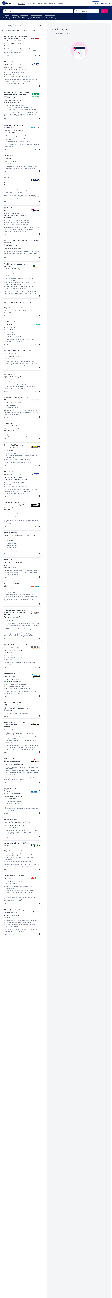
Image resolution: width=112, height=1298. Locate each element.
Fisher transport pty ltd (12, 353)
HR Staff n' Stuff (9, 210)
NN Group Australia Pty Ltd (13, 426)
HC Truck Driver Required (13, 702)
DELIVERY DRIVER (11, 758)
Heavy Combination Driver (13, 125)
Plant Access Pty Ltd (11, 245)
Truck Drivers (8, 156)
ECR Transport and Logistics (14, 705)
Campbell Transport (11, 447)
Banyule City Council (11, 912)
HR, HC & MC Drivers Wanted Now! (16, 645)
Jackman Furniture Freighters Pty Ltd (17, 822)
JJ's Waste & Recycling (12, 269)
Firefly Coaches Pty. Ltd (12, 41)
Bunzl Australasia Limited (12, 761)
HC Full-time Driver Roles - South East (17, 302)
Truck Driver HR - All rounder (14, 876)
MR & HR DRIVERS (11, 533)
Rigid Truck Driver (10, 819)
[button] (40, 25)
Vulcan (6, 180)
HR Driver (7, 177)
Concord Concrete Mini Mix (14, 562)
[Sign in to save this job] (39, 55)
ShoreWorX (8, 324)
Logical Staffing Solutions (13, 647)
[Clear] (71, 11)
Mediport (7, 878)
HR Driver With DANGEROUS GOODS (17, 351)
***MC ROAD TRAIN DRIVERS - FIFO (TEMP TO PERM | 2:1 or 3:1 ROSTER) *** (15, 612)
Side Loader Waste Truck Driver (15, 502)
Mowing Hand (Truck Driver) (14, 910)
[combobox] (38, 11)
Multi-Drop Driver (10, 62)
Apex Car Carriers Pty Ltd (13, 377)
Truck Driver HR (9, 322)
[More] (35, 55)
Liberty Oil (7, 586)
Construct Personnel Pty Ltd (14, 505)
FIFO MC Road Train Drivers (14, 445)
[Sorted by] (40, 25)
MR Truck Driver (9, 560)
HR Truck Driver (9, 208)
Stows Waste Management (13, 793)
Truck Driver (8, 423)
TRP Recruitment (10, 97)
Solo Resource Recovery (12, 848)
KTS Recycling (9, 128)
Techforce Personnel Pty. (12, 617)
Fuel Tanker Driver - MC (12, 583)
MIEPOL (7, 727)
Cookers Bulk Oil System (12, 64)
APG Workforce (9, 676)
